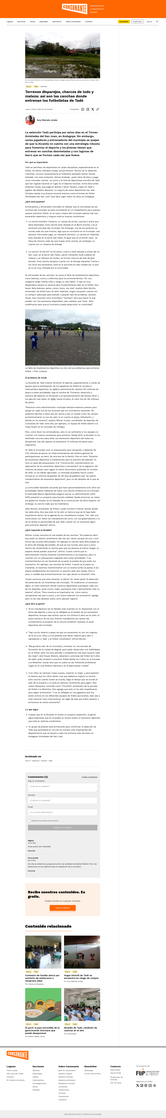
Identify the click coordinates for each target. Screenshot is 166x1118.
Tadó (36, 86)
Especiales (44, 21)
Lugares (10, 21)
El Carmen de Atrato (16, 1080)
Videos (36, 1077)
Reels (35, 1087)
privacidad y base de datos (49, 821)
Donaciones (63, 1096)
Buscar (149, 21)
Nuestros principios (66, 1080)
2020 (53, 399)
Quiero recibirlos (62, 908)
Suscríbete (123, 21)
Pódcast (36, 1090)
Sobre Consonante (73, 21)
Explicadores (38, 1080)
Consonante (71, 1034)
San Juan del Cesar (15, 1074)
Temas (32, 21)
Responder (31, 850)
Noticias (44, 86)
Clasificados (137, 21)
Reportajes (37, 1074)
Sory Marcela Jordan (47, 120)
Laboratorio (56, 21)
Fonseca (10, 1077)
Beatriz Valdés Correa (36, 1036)
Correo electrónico (92, 1074)
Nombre (31, 795)
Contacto (88, 21)
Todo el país (12, 1070)
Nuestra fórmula (65, 1077)
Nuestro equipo (65, 1074)
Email (30, 807)
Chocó (28, 86)
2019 (55, 389)
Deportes (35, 761)
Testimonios (63, 1090)
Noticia (43, 761)
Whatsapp (88, 1070)
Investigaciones (39, 1083)
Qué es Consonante (67, 1070)
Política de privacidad (92, 1114)
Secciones (21, 21)
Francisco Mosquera (36, 984)
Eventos (62, 1093)
